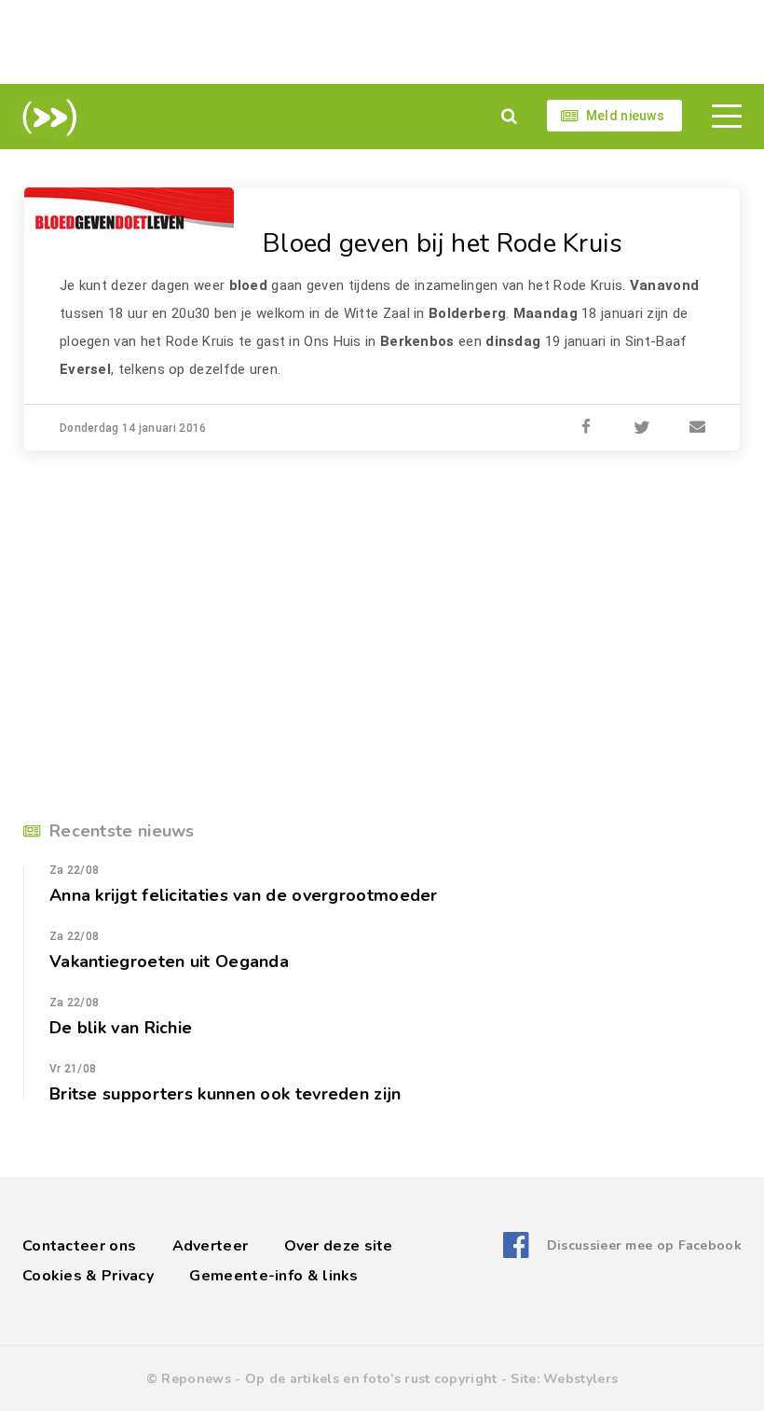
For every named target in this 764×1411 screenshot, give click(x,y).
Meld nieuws (625, 115)
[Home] (46, 117)
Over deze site (338, 1246)
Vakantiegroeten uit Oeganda (169, 961)
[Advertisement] (382, 42)
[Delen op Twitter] (642, 428)
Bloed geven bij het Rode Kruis (443, 243)
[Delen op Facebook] (586, 428)
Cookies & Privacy (88, 1276)
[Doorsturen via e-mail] (698, 428)
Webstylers (580, 1379)
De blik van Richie (120, 1028)
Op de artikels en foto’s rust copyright (371, 1379)
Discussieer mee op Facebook (644, 1245)
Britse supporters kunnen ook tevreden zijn (225, 1094)
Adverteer (210, 1246)
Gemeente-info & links (273, 1276)
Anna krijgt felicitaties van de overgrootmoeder (243, 895)
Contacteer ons (79, 1246)
